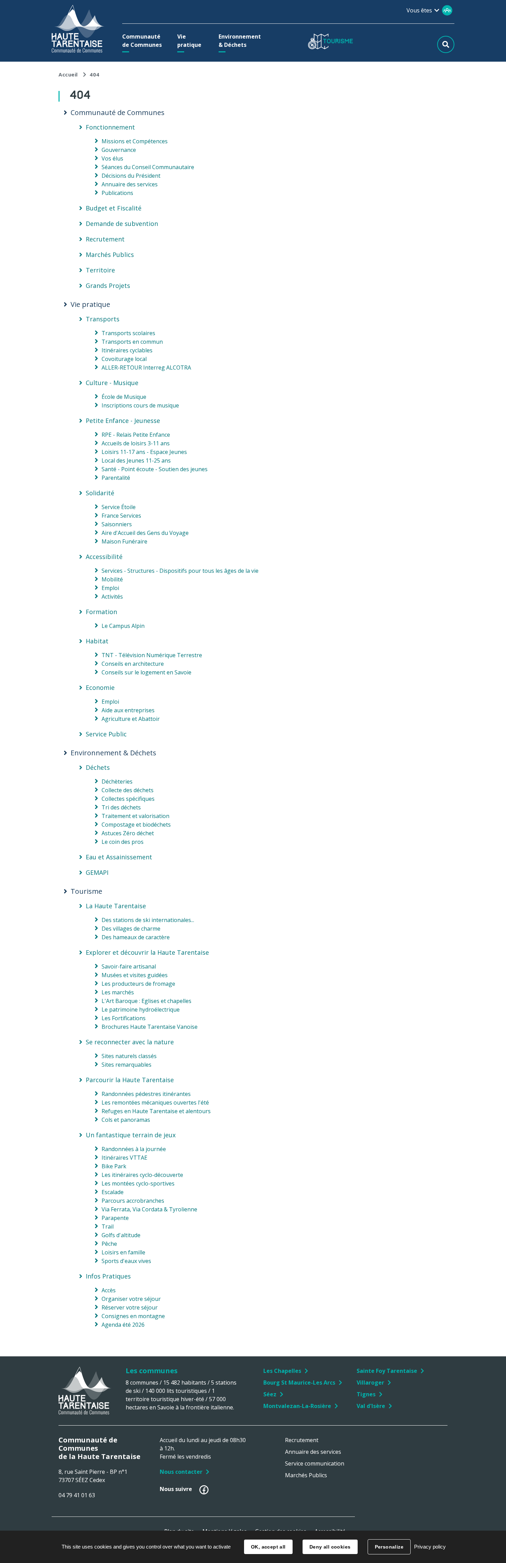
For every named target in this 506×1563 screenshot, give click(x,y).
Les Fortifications (124, 1018)
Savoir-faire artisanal (129, 966)
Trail (108, 1226)
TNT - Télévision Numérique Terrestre (152, 655)
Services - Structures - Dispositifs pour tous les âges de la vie (180, 571)
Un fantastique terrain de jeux (131, 1135)
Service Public (106, 734)
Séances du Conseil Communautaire (148, 167)
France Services (121, 515)
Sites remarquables (126, 1064)
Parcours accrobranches (133, 1200)
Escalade (113, 1192)
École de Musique (124, 397)
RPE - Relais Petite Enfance (136, 434)
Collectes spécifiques (128, 799)
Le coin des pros (123, 842)
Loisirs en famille (123, 1252)
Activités (112, 596)
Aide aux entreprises (128, 710)
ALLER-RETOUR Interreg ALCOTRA (146, 367)
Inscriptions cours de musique (140, 405)
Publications (117, 193)
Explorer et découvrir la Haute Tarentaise (147, 952)
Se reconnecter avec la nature (130, 1042)
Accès (109, 1290)
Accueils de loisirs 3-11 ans (136, 443)
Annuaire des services (130, 184)
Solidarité (100, 493)
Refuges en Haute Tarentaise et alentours (156, 1111)
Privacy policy (430, 1547)
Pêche (109, 1244)
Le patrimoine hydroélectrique (141, 1009)
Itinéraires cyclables (127, 350)
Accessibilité (104, 556)
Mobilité (112, 579)
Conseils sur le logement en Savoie (146, 672)
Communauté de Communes (118, 112)
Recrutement (105, 239)
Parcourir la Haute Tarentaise (130, 1080)
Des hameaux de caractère (136, 937)
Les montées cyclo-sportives (138, 1183)
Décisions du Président (131, 175)
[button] (143, 40)
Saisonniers (117, 524)
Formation (101, 612)
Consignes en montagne (133, 1316)
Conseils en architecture (133, 663)
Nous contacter (181, 1472)
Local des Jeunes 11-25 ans (136, 460)
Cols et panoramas (126, 1120)
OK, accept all (268, 1547)
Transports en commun (132, 341)
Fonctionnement (110, 127)
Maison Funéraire (124, 541)
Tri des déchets (121, 807)
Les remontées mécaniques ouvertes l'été (155, 1102)
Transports (102, 319)
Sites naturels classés (129, 1056)
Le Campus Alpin (123, 626)
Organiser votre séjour (131, 1299)
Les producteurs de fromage (138, 983)
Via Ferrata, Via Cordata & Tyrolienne (149, 1209)
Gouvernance (119, 150)
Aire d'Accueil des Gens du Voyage (145, 533)
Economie (100, 687)
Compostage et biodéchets (136, 824)
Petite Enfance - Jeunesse (123, 420)
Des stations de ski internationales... (148, 920)
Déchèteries (117, 781)
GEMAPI (97, 872)
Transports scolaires (128, 333)
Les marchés (118, 992)
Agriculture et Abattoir (131, 719)
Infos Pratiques (108, 1276)
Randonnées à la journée (134, 1149)
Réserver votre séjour (130, 1307)
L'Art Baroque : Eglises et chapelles (146, 1001)
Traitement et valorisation (135, 816)
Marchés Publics (110, 254)
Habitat (97, 641)
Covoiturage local (124, 359)
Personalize (389, 1547)
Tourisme (86, 891)
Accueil (68, 74)
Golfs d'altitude (121, 1235)
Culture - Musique (112, 383)
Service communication (314, 1463)
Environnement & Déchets (113, 752)
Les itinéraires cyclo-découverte (142, 1175)
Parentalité (116, 478)
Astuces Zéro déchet (128, 833)
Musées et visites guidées (135, 975)
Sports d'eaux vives (126, 1261)
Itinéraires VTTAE (124, 1157)
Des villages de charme (131, 928)
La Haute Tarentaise (116, 906)
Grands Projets (108, 285)
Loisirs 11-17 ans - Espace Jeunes (144, 452)
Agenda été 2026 (123, 1324)
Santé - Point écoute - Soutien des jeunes (155, 469)
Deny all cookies (330, 1547)
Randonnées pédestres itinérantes (146, 1094)
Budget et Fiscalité (113, 208)
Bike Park (114, 1166)
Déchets (98, 767)
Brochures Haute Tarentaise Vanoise (150, 1027)
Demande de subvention (122, 223)
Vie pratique (90, 304)
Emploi (110, 588)
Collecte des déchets (128, 790)
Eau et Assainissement (119, 857)
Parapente (115, 1218)
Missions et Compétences (135, 141)
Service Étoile (119, 507)
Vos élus (112, 158)
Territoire (100, 270)
